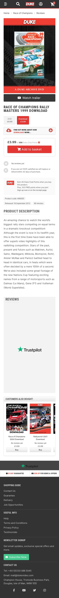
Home (6, 13)
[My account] (40, 4)
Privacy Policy (11, 527)
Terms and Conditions (15, 523)
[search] (18, 4)
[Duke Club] (10, 184)
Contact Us (9, 490)
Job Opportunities (13, 504)
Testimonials (10, 532)
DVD (9, 120)
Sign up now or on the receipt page (32, 190)
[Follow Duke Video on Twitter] (34, 590)
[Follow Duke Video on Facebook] (14, 590)
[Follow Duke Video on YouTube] (24, 590)
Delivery (8, 500)
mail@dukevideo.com (22, 575)
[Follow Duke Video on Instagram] (44, 590)
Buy (16, 450)
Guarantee (9, 495)
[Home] (30, 5)
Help (6, 518)
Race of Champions (23, 13)
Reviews (40, 13)
